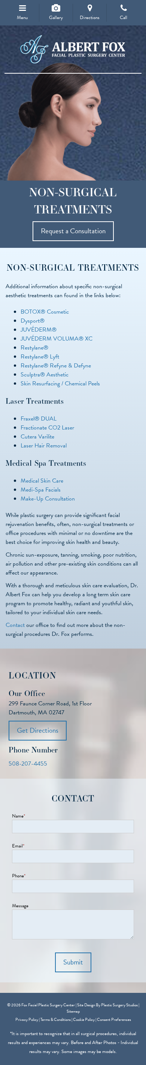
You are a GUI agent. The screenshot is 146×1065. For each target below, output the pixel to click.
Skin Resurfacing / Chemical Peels (60, 383)
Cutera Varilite (37, 436)
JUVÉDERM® (39, 329)
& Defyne (79, 365)
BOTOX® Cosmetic (45, 311)
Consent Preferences (114, 1019)
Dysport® (33, 320)
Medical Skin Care (42, 480)
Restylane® (34, 347)
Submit (73, 962)
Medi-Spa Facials (41, 489)
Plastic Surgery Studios (119, 1005)
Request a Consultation (73, 230)
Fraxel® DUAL (39, 418)
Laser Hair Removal (44, 445)
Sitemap (73, 1011)
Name (18, 816)
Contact (15, 625)
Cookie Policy (84, 1019)
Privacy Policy (26, 1019)
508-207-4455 (28, 763)
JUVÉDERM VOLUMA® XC (56, 338)
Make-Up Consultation (48, 498)
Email (18, 846)
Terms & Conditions (55, 1019)
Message (20, 905)
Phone (18, 876)
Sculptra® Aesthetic (45, 374)
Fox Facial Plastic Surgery (73, 49)
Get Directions (37, 730)
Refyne (58, 365)
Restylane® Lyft (40, 356)
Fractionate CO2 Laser (47, 427)
